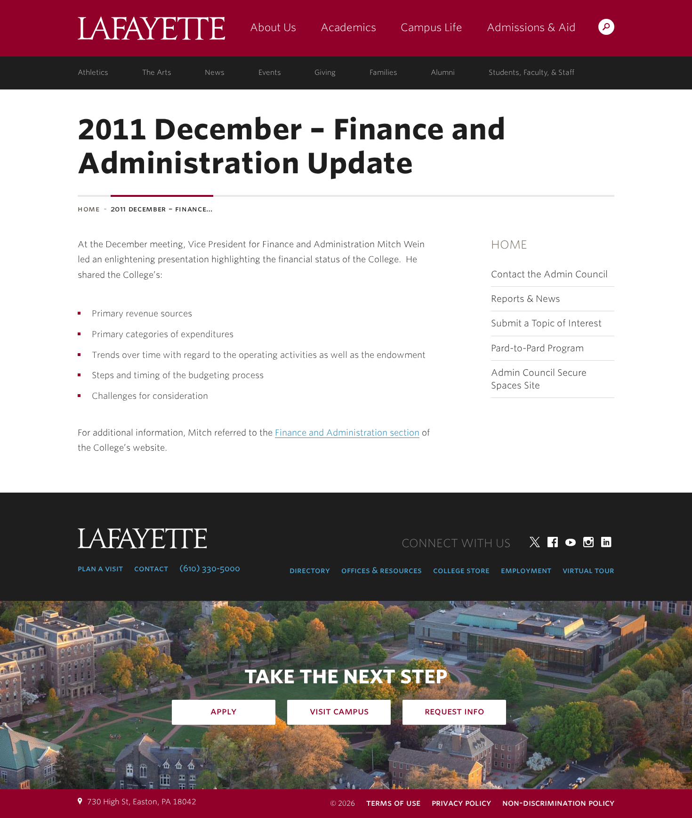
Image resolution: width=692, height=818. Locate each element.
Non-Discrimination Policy (558, 803)
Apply (223, 711)
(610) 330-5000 (209, 568)
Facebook (553, 542)
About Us (273, 27)
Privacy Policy (461, 803)
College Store (461, 570)
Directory (310, 570)
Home (89, 208)
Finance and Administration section (347, 432)
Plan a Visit (100, 568)
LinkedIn (606, 542)
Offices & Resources (381, 570)
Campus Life (431, 27)
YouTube (571, 542)
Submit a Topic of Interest (546, 323)
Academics (348, 27)
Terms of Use (393, 803)
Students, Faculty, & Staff (531, 72)
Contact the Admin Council (549, 274)
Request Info (454, 711)
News (215, 72)
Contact (151, 568)
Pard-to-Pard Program (537, 348)
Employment (526, 570)
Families (383, 72)
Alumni (443, 72)
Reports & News (525, 298)
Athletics (93, 72)
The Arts (156, 72)
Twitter (535, 542)
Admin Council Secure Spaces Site (539, 379)
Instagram (588, 542)
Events (269, 72)
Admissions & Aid (531, 27)
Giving (325, 72)
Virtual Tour (588, 570)
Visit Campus (339, 711)
